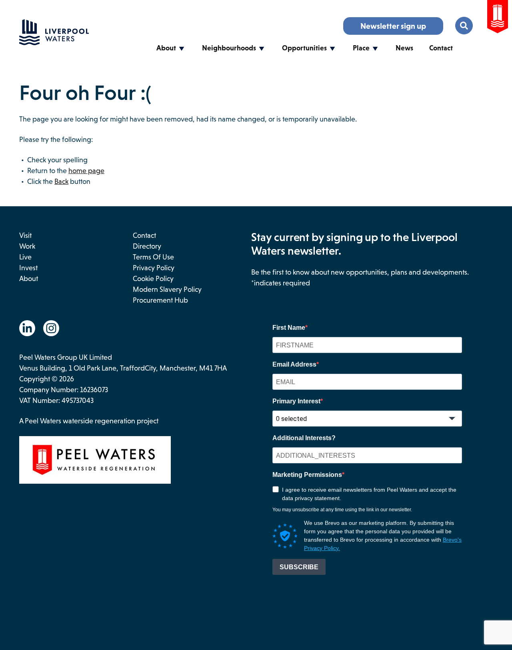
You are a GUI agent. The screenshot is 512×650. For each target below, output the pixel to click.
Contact (441, 48)
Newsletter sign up (393, 26)
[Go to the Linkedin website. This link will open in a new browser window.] (27, 328)
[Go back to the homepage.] (54, 43)
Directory (147, 246)
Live (25, 257)
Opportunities (304, 48)
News (404, 48)
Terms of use (153, 257)
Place (361, 48)
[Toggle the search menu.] (464, 25)
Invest (28, 268)
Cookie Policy (153, 279)
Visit (25, 235)
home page (86, 171)
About (166, 48)
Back (61, 181)
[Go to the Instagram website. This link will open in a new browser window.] (51, 328)
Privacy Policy (153, 268)
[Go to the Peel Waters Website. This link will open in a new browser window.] (497, 18)
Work (27, 246)
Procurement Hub (160, 300)
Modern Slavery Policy (167, 289)
